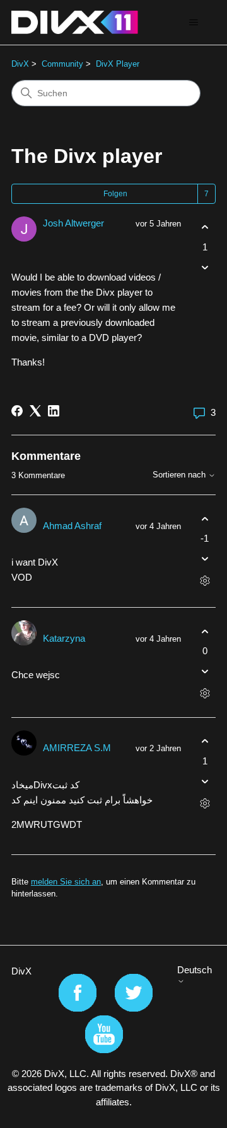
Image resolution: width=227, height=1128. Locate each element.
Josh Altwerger (73, 223)
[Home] (74, 22)
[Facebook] (17, 410)
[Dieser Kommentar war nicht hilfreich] (205, 559)
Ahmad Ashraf (72, 525)
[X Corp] (35, 410)
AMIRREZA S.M (77, 747)
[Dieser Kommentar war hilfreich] (205, 519)
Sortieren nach (180, 475)
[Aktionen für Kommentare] (205, 581)
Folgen (115, 193)
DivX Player (117, 64)
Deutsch (194, 969)
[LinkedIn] (53, 410)
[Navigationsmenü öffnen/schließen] (193, 23)
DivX (20, 64)
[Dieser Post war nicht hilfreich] (205, 267)
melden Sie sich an (66, 881)
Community (62, 64)
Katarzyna (64, 638)
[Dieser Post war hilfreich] (205, 227)
